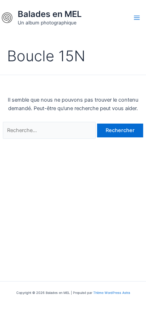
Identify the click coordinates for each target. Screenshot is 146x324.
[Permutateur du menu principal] (136, 17)
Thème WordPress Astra (111, 293)
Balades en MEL (50, 14)
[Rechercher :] (50, 130)
